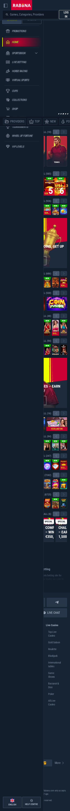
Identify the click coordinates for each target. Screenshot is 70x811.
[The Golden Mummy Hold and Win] (47, 282)
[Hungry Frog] (63, 503)
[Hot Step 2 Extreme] (60, 187)
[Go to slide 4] (65, 113)
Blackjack (52, 655)
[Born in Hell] (55, 282)
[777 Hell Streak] (47, 503)
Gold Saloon (54, 642)
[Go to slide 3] (63, 113)
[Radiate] (63, 484)
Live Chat (53, 613)
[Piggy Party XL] (55, 484)
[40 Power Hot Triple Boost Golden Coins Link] (50, 187)
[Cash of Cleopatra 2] (55, 210)
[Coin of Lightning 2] (63, 210)
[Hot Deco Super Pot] (63, 465)
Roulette (52, 649)
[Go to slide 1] (59, 113)
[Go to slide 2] (61, 113)
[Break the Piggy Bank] (63, 282)
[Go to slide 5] (68, 113)
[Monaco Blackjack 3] (55, 445)
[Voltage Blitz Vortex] (47, 465)
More (58, 763)
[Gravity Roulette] (47, 328)
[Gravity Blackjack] (63, 328)
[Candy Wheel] (55, 328)
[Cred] (55, 503)
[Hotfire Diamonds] (55, 465)
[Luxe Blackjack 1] (63, 445)
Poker (51, 693)
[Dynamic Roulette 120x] (55, 350)
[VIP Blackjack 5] (47, 445)
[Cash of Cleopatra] (47, 484)
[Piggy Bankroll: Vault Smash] (47, 210)
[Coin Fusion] (57, 304)
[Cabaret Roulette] (63, 350)
